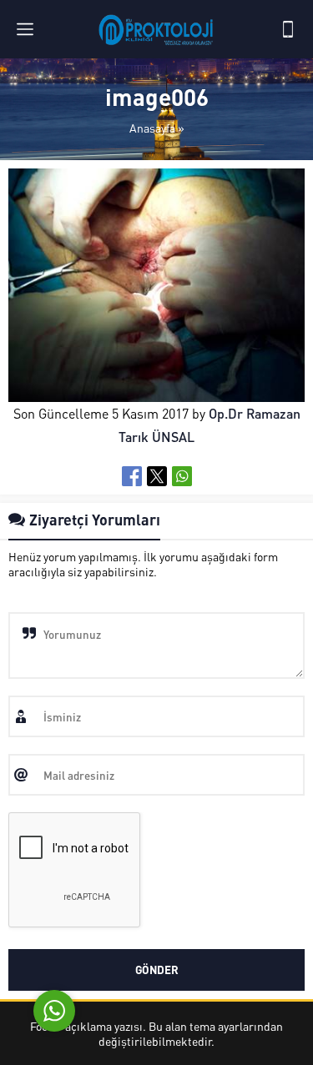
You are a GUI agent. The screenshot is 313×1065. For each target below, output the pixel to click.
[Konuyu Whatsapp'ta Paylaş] (182, 476)
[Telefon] (288, 29)
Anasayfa (152, 127)
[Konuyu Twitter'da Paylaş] (157, 476)
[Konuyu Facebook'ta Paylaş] (132, 476)
